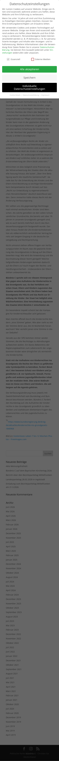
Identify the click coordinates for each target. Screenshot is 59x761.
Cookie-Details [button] (15, 95)
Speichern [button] (29, 77)
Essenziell (15, 59)
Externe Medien (42, 59)
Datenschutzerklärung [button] (31, 95)
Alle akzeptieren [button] (29, 69)
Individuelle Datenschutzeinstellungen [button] (29, 87)
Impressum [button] (45, 95)
